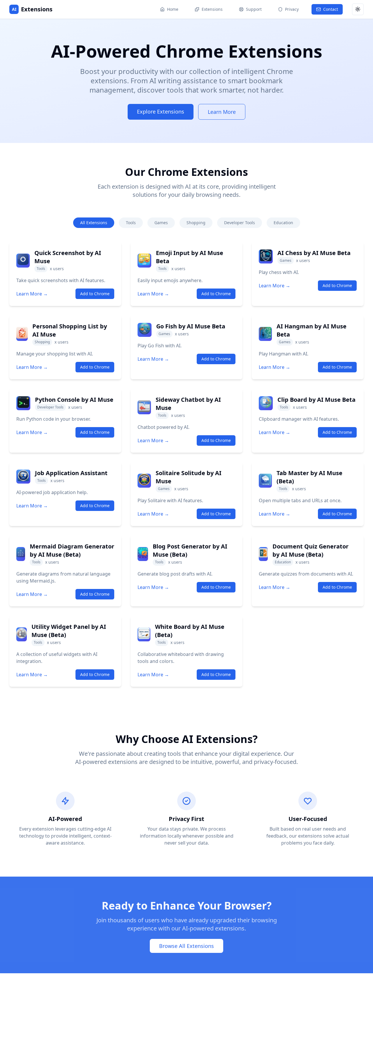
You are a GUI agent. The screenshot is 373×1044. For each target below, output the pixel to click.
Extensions (212, 9)
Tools (131, 222)
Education (283, 222)
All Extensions (93, 222)
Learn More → (32, 294)
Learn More (222, 111)
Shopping (195, 222)
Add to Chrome (95, 293)
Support (254, 9)
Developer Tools (239, 222)
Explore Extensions (160, 111)
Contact (330, 9)
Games (161, 222)
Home (172, 9)
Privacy (292, 9)
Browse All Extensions (186, 945)
